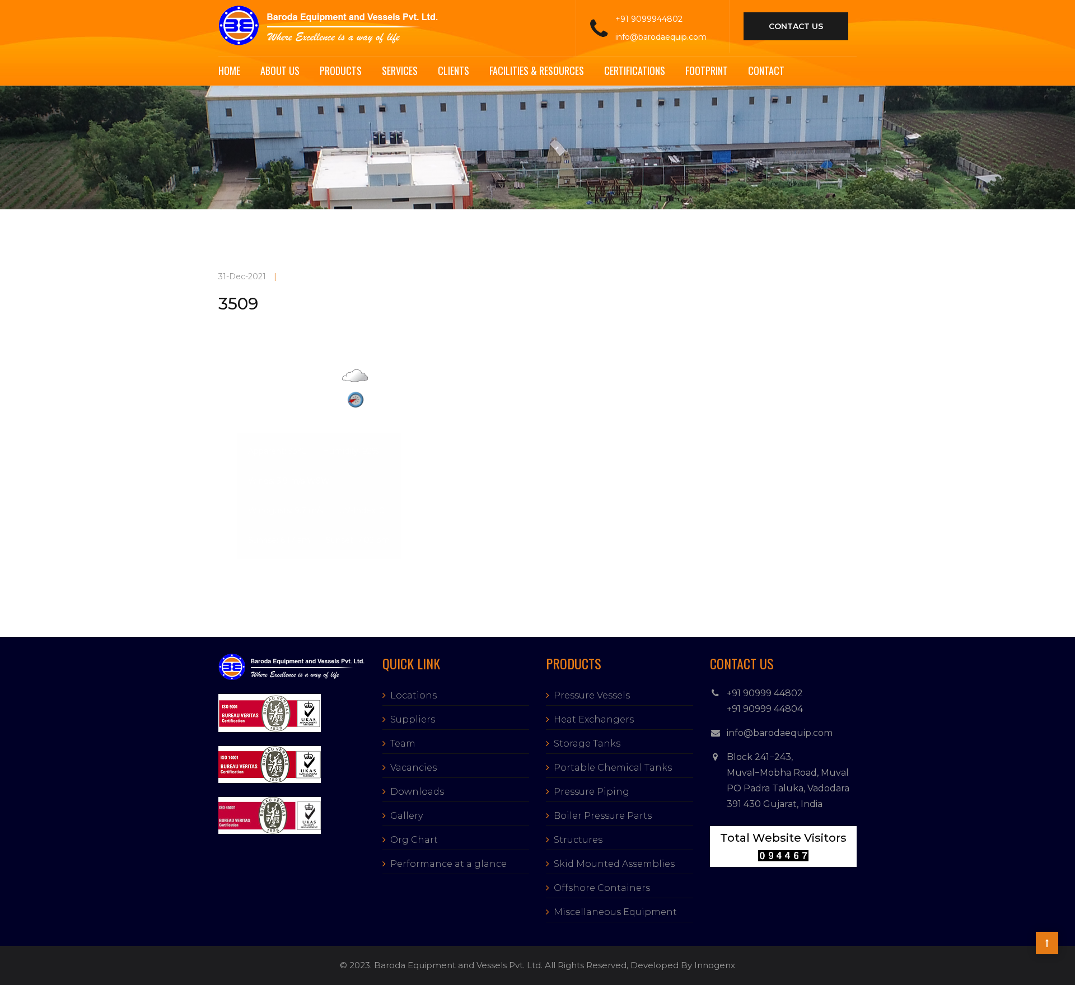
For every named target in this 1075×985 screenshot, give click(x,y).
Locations (413, 695)
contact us (796, 26)
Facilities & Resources (536, 70)
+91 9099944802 (649, 19)
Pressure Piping (591, 791)
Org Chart (414, 839)
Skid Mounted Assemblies (614, 864)
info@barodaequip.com (661, 37)
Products (341, 70)
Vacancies (413, 767)
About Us (280, 70)
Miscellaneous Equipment (615, 912)
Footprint (706, 70)
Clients (453, 70)
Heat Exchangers (594, 719)
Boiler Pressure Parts (603, 815)
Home (229, 70)
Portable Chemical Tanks (613, 767)
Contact (766, 70)
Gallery (406, 815)
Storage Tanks (587, 743)
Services (400, 70)
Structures (578, 839)
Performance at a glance (448, 864)
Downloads (417, 791)
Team (402, 743)
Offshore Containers (602, 888)
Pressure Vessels (592, 695)
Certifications (634, 70)
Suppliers (412, 719)
